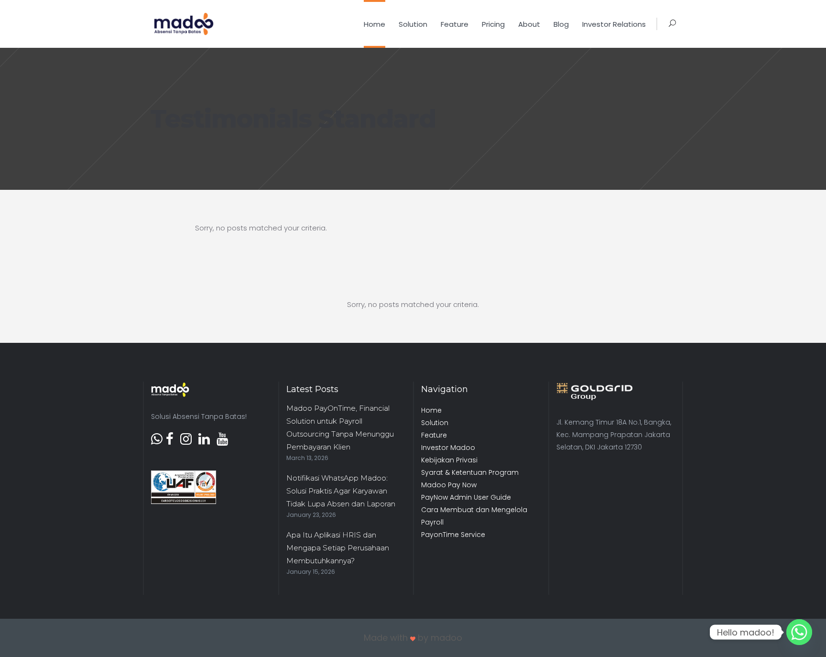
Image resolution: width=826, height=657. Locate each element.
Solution (434, 422)
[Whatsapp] (799, 632)
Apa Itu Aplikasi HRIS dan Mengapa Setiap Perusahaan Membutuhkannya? (337, 547)
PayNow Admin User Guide (466, 497)
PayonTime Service (453, 534)
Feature (434, 435)
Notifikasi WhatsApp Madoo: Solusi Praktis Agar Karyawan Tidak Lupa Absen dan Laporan (340, 490)
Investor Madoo (448, 447)
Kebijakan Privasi (449, 460)
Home (431, 410)
